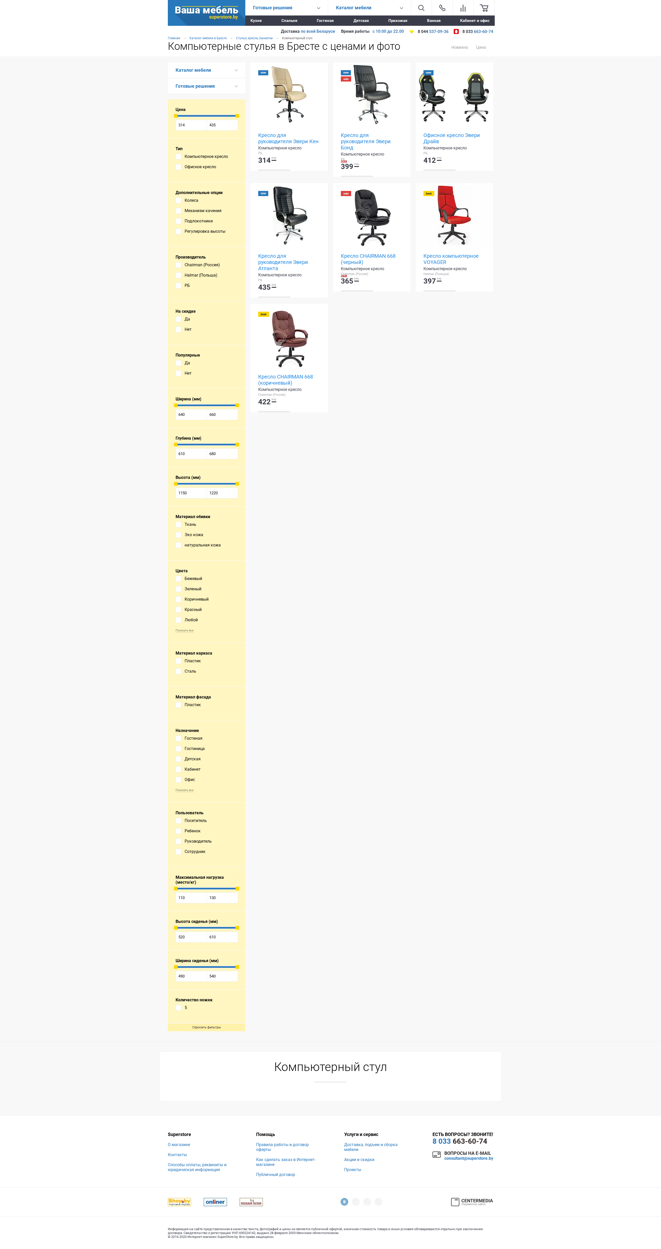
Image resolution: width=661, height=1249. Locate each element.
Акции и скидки (359, 1159)
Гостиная (325, 20)
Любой (191, 619)
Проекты (352, 1169)
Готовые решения (195, 86)
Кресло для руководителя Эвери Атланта (283, 262)
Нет (188, 329)
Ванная (433, 20)
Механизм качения (203, 210)
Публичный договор (275, 1174)
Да (187, 319)
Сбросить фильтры (206, 1027)
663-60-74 (459, 1141)
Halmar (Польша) (201, 275)
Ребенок (193, 830)
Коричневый (197, 599)
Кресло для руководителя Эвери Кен (288, 138)
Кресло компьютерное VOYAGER (451, 259)
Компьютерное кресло (206, 156)
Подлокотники (199, 221)
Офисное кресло (200, 166)
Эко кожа (194, 534)
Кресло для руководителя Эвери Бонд (366, 141)
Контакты (177, 1154)
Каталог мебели (193, 70)
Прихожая (397, 20)
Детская (361, 20)
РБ (187, 285)
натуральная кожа (203, 545)
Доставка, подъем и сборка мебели (371, 1147)
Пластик (193, 660)
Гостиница (195, 748)
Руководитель (198, 841)
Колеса (191, 200)
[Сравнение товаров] (463, 7)
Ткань (190, 524)
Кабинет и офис (475, 20)
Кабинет (193, 769)
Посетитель (196, 820)
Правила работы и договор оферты (282, 1147)
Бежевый (193, 578)
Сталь (190, 671)
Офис (190, 779)
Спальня (289, 20)
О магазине (179, 1144)
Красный (193, 609)
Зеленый (193, 588)
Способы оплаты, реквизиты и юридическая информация (197, 1167)
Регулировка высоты (205, 231)
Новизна (459, 47)
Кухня (256, 20)
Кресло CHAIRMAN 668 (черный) (368, 259)
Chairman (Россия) (202, 264)
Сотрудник (195, 851)
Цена (481, 47)
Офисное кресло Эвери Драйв (451, 138)
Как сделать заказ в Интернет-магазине (286, 1162)
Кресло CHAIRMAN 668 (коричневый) (285, 380)
